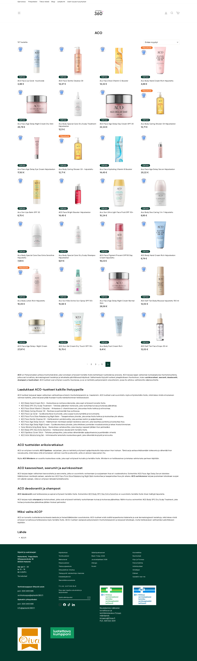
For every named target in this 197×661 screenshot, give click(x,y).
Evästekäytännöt (65, 577)
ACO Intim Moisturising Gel (32, 435)
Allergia (94, 563)
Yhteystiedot (32, 2)
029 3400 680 (28, 604)
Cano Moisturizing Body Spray (34, 427)
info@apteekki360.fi (26, 608)
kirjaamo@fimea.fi (107, 618)
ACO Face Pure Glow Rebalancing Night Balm (40, 416)
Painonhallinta (138, 563)
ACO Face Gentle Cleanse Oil (33, 419)
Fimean (118, 613)
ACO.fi (23, 538)
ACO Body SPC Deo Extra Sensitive (36, 430)
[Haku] (172, 13)
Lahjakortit (61, 2)
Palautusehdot (64, 563)
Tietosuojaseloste (65, 566)
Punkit (94, 566)
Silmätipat (136, 570)
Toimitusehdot (64, 556)
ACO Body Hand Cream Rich (33, 403)
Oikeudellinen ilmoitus (67, 570)
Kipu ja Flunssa (138, 559)
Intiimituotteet (138, 566)
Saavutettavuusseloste (67, 580)
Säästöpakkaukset (98, 552)
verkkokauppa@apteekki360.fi (30, 595)
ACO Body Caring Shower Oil (33, 411)
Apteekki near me (139, 577)
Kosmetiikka (137, 552)
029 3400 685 (28, 591)
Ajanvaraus (22, 2)
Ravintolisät (137, 556)
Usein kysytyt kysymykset (76, 2)
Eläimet (135, 573)
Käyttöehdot (63, 552)
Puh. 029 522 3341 (107, 621)
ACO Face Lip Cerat (29, 414)
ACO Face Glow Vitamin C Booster (35, 408)
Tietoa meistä (44, 2)
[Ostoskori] (178, 13)
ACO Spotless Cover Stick (32, 432)
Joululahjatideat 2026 (99, 559)
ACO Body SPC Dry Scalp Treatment (36, 406)
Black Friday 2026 (98, 556)
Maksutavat (63, 559)
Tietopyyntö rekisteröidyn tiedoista (71, 573)
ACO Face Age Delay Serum (32, 422)
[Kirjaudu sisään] (166, 13)
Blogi (53, 2)
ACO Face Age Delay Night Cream (35, 424)
